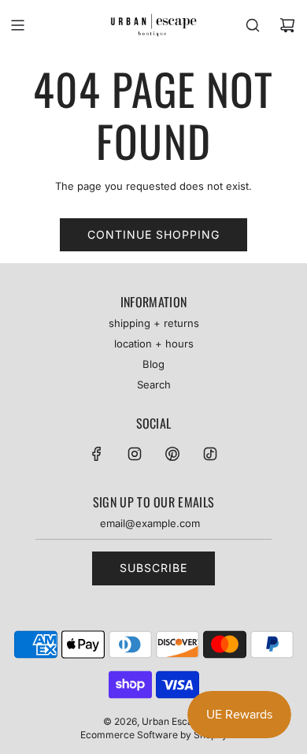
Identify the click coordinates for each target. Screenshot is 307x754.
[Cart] (287, 25)
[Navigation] (17, 25)
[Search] (252, 25)
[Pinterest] (172, 453)
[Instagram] (134, 453)
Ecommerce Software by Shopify (153, 735)
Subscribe (153, 567)
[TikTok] (210, 453)
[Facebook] (97, 453)
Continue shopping (153, 234)
